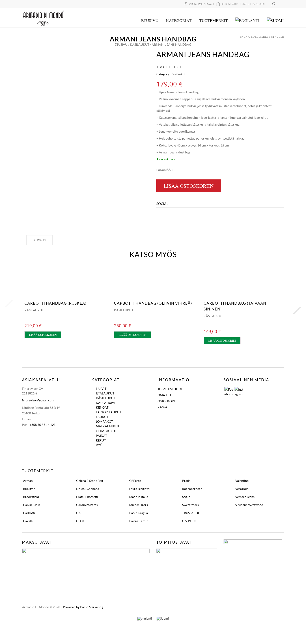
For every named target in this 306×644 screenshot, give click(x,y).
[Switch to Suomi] (162, 619)
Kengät (102, 407)
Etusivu (149, 20)
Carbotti (29, 513)
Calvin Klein (31, 505)
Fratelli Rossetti (87, 497)
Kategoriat (179, 20)
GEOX (80, 521)
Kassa (162, 407)
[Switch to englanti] (247, 20)
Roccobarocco (192, 489)
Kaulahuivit (106, 403)
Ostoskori (166, 401)
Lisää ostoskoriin (188, 185)
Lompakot (104, 421)
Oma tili (164, 395)
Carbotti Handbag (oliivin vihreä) (153, 303)
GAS (79, 513)
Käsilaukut (139, 44)
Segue (186, 497)
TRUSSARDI (190, 513)
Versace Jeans (244, 497)
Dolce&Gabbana (87, 489)
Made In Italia (138, 497)
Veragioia (241, 489)
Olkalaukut (106, 431)
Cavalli (28, 521)
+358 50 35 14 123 (43, 424)
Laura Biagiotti (139, 489)
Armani (28, 480)
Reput (101, 440)
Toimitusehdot (170, 389)
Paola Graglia (138, 513)
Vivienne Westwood (249, 505)
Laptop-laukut (108, 412)
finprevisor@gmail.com (38, 400)
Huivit (101, 388)
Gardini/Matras (87, 505)
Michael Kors (138, 505)
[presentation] (8, 307)
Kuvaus (39, 240)
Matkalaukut (107, 426)
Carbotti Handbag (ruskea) (55, 303)
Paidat (101, 435)
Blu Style (29, 489)
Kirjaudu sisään (201, 4)
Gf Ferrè (135, 480)
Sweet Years (190, 505)
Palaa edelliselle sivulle (262, 36)
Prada (186, 480)
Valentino (242, 480)
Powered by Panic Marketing (83, 607)
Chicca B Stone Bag (89, 480)
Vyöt (100, 445)
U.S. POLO (189, 521)
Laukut (102, 417)
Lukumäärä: (165, 170)
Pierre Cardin (138, 521)
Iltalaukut (105, 393)
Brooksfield (31, 497)
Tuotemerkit (213, 20)
